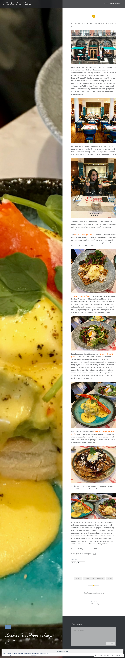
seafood (109, 578)
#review (86, 578)
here (89, 149)
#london (78, 578)
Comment (110, 643)
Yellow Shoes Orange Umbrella (17, 3)
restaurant (100, 578)
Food (8, 627)
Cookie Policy (34, 655)
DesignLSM (75, 78)
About (106, 3)
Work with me (115, 3)
